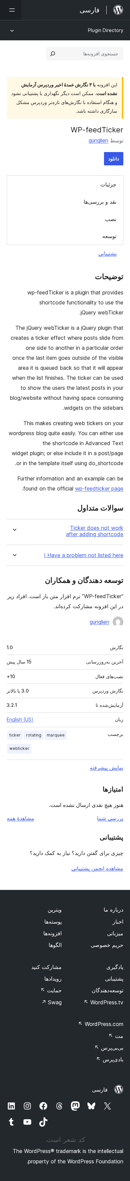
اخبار (118, 921)
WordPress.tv (103, 1002)
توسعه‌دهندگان (107, 990)
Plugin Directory (105, 30)
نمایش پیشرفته (106, 767)
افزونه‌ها (52, 933)
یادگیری (114, 967)
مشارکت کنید (46, 967)
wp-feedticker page (99, 488)
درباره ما (113, 909)
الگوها (55, 945)
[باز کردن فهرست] (10, 10)
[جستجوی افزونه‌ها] (52, 53)
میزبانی (115, 933)
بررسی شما (110, 818)
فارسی (100, 1089)
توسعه (109, 236)
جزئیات (108, 184)
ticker (15, 735)
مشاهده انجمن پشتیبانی (97, 868)
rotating (33, 735)
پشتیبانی (107, 253)
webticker (19, 748)
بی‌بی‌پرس (108, 1047)
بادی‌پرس (109, 1059)
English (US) (20, 719)
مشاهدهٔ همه (20, 818)
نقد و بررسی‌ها (100, 201)
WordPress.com (100, 1024)
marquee (56, 735)
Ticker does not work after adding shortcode (94, 531)
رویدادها (53, 978)
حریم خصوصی (107, 945)
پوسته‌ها (53, 921)
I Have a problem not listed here (83, 555)
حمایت (51, 990)
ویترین (55, 909)
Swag (51, 1002)
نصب (110, 219)
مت (115, 1036)
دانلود (113, 158)
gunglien (98, 140)
